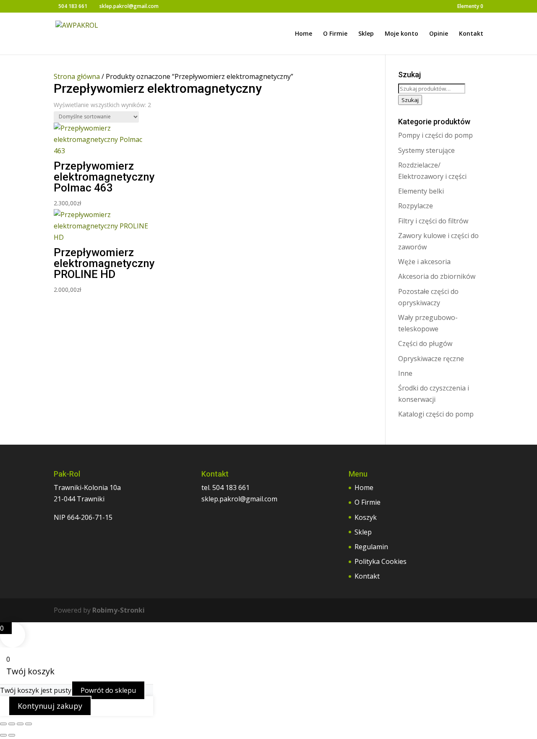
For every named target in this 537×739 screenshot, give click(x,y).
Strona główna (77, 76)
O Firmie (335, 34)
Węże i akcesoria (424, 261)
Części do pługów (425, 343)
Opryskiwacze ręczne (431, 358)
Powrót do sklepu (108, 690)
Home (303, 34)
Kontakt (471, 34)
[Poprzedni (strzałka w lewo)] (3, 735)
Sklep (366, 34)
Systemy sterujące (426, 150)
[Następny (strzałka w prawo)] (11, 735)
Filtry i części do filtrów (433, 220)
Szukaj (410, 100)
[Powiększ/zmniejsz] (3, 724)
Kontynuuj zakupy (50, 706)
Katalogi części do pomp (436, 414)
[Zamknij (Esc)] (28, 724)
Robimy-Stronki (118, 610)
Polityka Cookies (381, 561)
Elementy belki (421, 191)
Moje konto (401, 34)
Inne (405, 373)
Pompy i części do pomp (435, 135)
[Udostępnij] (20, 724)
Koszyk (366, 517)
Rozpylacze (415, 205)
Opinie (438, 34)
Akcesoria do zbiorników (436, 276)
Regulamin (371, 546)
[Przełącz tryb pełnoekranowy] (11, 724)
